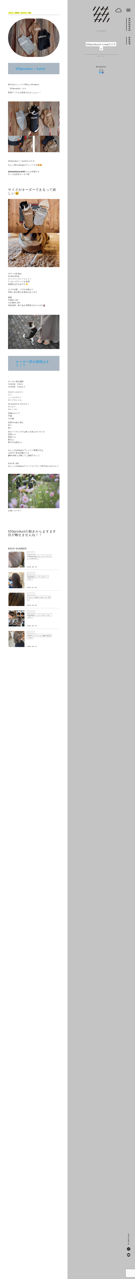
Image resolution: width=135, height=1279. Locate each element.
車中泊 (17, 13)
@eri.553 (12, 455)
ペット (11, 13)
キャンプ (24, 13)
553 (30, 13)
